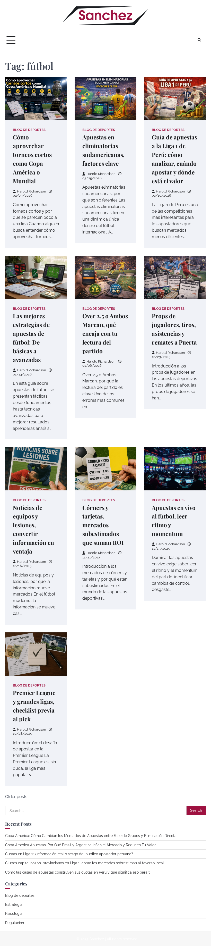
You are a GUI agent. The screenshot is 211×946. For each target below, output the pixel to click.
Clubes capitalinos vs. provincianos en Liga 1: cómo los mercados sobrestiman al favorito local (84, 863)
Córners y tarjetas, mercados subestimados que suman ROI (103, 525)
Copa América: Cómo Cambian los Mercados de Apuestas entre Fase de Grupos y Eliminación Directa (91, 836)
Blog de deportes (29, 130)
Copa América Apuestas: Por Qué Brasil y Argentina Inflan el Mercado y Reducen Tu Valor (80, 845)
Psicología (13, 913)
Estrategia (13, 904)
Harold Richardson (31, 191)
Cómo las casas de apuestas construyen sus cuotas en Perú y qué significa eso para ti (78, 872)
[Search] (199, 40)
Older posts (16, 796)
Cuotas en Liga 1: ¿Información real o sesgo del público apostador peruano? (69, 854)
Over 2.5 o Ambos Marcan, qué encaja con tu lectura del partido (105, 333)
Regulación (14, 923)
